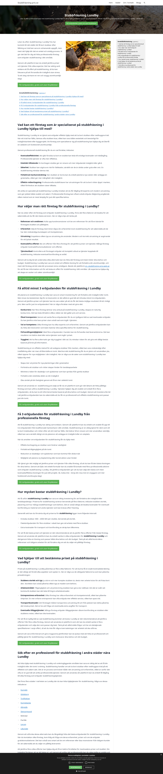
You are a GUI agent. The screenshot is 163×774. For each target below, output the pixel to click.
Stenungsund (26, 711)
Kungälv (24, 690)
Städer (117, 3)
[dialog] (81, 763)
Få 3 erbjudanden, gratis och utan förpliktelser (81, 23)
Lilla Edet (24, 728)
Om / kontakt (128, 3)
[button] (81, 771)
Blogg (138, 3)
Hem (111, 3)
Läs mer (99, 759)
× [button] (161, 754)
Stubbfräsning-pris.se (28, 2)
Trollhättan (25, 698)
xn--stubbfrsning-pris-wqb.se (97, 266)
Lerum (23, 724)
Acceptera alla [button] (75, 767)
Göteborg (25, 694)
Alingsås (24, 707)
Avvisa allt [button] (88, 767)
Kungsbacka (26, 703)
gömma (42, 93)
